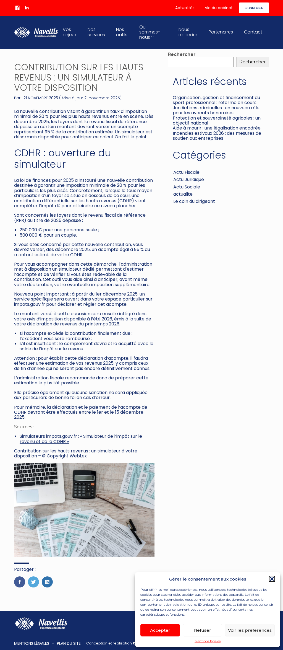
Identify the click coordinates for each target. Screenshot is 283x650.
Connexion (254, 8)
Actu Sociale (186, 187)
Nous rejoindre (188, 32)
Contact (253, 32)
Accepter (160, 630)
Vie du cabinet (219, 8)
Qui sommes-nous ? (149, 32)
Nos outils (121, 32)
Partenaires (221, 32)
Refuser (202, 630)
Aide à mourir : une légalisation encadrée (217, 128)
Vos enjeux (70, 32)
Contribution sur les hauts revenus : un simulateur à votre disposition (75, 453)
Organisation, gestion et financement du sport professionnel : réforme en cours (216, 100)
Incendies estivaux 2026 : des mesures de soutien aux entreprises (217, 135)
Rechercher (181, 54)
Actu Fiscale (186, 172)
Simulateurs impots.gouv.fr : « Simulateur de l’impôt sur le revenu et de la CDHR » (81, 438)
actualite (183, 194)
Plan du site (69, 643)
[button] (272, 579)
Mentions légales (208, 641)
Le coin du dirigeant (194, 201)
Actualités (185, 8)
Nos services (96, 32)
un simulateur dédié (73, 269)
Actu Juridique (188, 179)
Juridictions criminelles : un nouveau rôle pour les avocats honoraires (216, 110)
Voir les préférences (250, 630)
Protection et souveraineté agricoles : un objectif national (217, 120)
